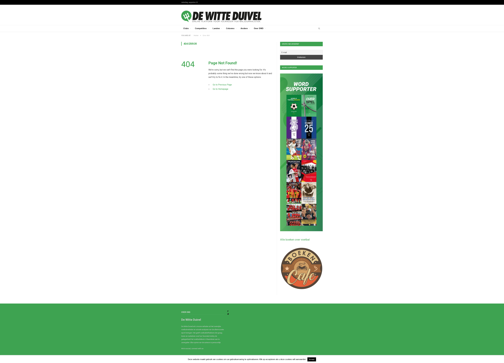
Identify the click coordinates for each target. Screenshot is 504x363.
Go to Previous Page (222, 84)
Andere (244, 28)
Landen (216, 28)
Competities (201, 28)
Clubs (186, 28)
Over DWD (258, 28)
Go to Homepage (220, 89)
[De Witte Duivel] (252, 14)
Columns (230, 28)
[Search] (319, 28)
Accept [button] (311, 359)
